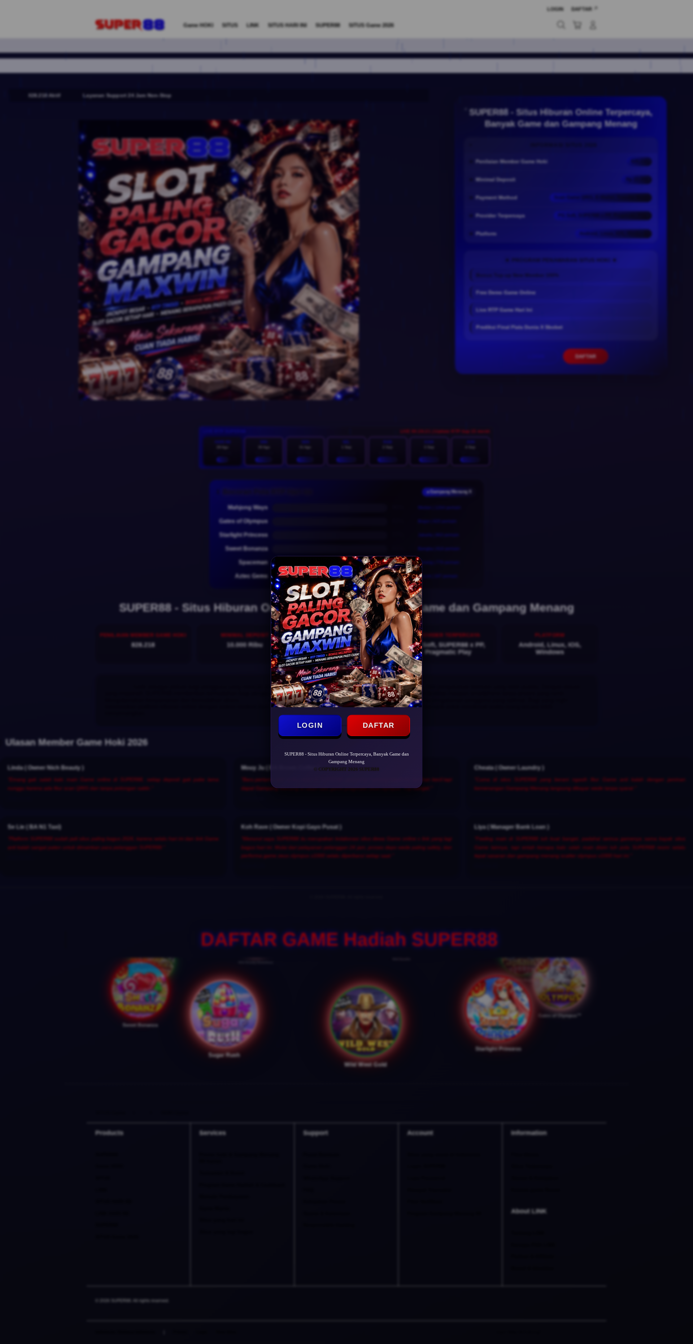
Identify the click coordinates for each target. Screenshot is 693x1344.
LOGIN (310, 725)
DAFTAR (379, 725)
